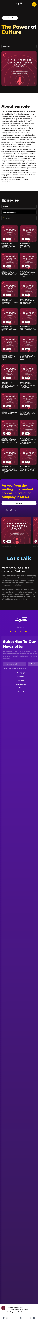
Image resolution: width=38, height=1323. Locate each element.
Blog (20, 688)
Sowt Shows (20, 680)
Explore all (19, 503)
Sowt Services (21, 684)
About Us (20, 676)
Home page (21, 673)
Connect (21, 692)
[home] (18, 3)
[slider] (10, 1318)
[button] (35, 4)
